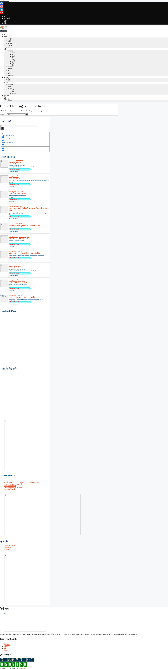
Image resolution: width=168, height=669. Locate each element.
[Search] (26, 114)
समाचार (20, 223)
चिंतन (5, 36)
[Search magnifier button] (2, 128)
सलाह (9, 86)
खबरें (13, 92)
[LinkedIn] (84, 9)
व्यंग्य (9, 74)
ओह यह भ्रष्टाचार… (15, 163)
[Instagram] (84, 6)
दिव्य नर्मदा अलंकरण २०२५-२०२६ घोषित (22, 297)
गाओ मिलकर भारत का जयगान (18, 193)
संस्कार (10, 101)
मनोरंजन (6, 77)
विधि (5, 83)
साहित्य (6, 49)
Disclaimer (7, 549)
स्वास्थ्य (10, 45)
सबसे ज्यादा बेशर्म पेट (10, 486)
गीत (13, 63)
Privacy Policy (8, 547)
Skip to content (4, 1)
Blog (5, 23)
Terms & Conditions (10, 545)
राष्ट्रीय (10, 40)
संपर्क (5, 20)
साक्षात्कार (10, 75)
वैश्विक (10, 38)
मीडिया (10, 47)
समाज (9, 42)
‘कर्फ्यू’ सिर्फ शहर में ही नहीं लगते (13, 487)
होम (5, 16)
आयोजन (14, 93)
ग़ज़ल (13, 53)
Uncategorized (12, 160)
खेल (9, 81)
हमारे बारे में (7, 18)
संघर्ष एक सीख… (14, 178)
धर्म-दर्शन (10, 43)
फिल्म (9, 79)
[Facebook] (84, 3)
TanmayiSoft (22, 668)
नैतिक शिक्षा (7, 99)
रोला (13, 65)
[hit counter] (17, 661)
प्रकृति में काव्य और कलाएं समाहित (13, 484)
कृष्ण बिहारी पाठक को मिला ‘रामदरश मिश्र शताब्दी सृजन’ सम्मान (21, 482)
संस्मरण (10, 68)
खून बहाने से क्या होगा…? (11, 489)
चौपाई (13, 56)
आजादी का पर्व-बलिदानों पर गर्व (18, 238)
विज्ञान (5, 97)
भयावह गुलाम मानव (15, 267)
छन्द (13, 54)
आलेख (17, 206)
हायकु (13, 60)
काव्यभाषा (10, 51)
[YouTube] (84, 12)
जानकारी (10, 84)
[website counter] (13, 666)
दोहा (13, 58)
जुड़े (5, 22)
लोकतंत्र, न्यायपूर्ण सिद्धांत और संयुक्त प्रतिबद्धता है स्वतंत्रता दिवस (29, 209)
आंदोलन (10, 88)
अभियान (14, 90)
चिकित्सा (6, 95)
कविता (13, 61)
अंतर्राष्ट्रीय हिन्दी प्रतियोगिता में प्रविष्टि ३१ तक (24, 226)
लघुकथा (10, 72)
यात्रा (9, 70)
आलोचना (10, 67)
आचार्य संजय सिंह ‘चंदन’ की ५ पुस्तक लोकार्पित (24, 253)
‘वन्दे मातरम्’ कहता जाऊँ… (18, 282)
